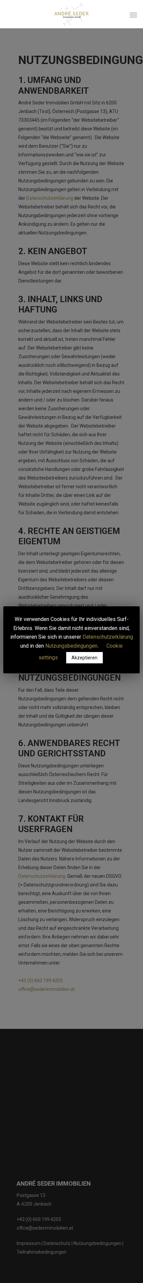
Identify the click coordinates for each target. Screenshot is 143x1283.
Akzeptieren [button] (84, 657)
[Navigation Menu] (133, 14)
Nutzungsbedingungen (71, 646)
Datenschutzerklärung (107, 637)
